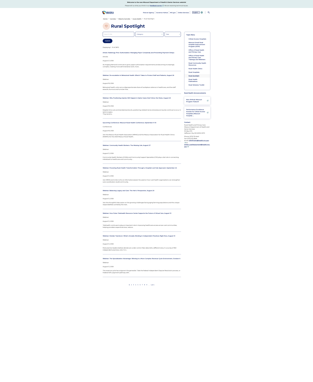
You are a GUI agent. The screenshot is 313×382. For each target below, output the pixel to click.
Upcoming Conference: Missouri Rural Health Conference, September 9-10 (129, 123)
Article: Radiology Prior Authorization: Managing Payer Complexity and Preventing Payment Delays (138, 52)
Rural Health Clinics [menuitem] (195, 68)
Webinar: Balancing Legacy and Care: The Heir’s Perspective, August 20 (128, 190)
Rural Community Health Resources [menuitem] (197, 64)
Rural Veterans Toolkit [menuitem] (196, 85)
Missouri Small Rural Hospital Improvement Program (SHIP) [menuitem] (197, 44)
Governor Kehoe (162, 12)
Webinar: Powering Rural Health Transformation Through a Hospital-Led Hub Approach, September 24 (140, 168)
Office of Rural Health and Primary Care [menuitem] (196, 51)
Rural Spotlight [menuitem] (194, 76)
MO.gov (173, 12)
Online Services (183, 12)
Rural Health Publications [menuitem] (193, 80)
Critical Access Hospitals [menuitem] (197, 39)
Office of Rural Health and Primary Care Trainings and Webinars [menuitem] (197, 57)
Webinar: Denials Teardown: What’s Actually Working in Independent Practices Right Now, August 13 (139, 236)
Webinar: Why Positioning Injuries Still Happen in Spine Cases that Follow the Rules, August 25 (137, 98)
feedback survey (156, 5)
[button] (108, 18)
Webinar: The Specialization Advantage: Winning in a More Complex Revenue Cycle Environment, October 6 (141, 258)
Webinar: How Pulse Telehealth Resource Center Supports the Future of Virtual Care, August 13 (137, 213)
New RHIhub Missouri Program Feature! (194, 100)
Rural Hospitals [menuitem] (194, 72)
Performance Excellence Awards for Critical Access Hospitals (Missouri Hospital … (195, 112)
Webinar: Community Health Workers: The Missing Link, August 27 (126, 145)
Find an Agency (148, 12)
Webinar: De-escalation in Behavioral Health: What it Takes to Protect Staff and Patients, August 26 (138, 75)
